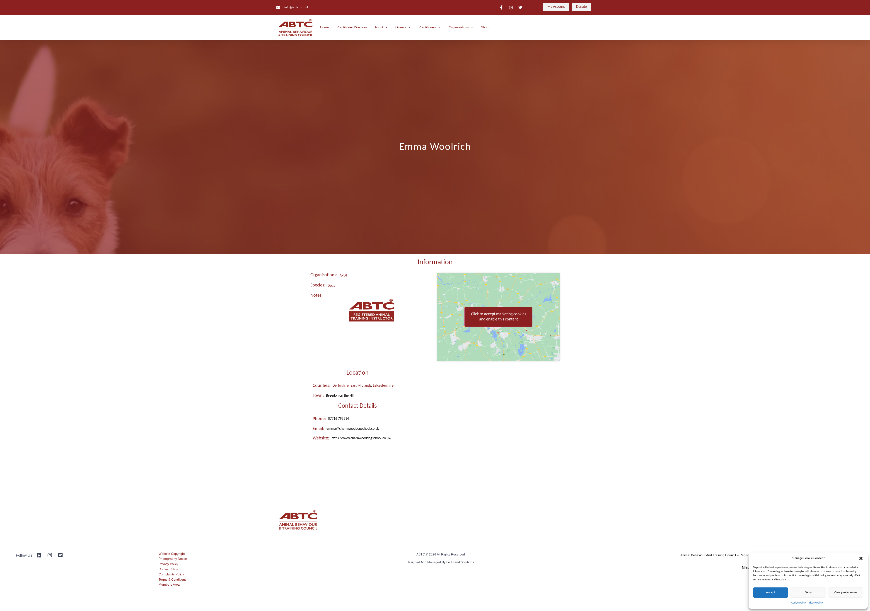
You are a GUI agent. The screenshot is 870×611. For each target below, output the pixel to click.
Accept (770, 592)
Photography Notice (173, 558)
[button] (861, 558)
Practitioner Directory (352, 27)
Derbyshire (341, 386)
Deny (808, 592)
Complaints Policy (171, 574)
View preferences (845, 592)
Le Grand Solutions (460, 562)
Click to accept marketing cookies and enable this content (498, 317)
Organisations (459, 27)
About (379, 27)
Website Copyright (172, 553)
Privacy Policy (815, 602)
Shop (484, 27)
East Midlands (360, 386)
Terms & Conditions (172, 579)
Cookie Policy (798, 602)
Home (324, 27)
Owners (400, 27)
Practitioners (428, 27)
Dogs (331, 286)
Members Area (169, 584)
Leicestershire (383, 386)
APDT (344, 275)
